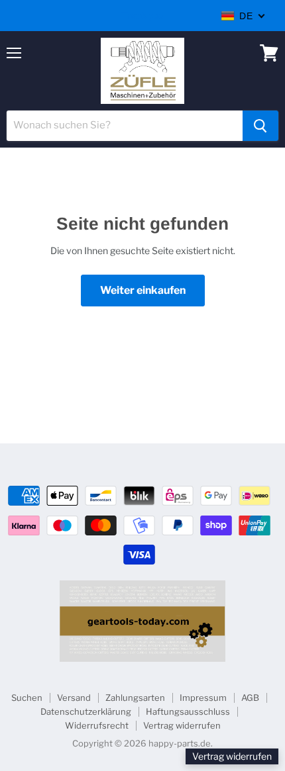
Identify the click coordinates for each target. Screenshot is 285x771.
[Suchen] (260, 126)
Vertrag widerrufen (182, 725)
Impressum (203, 697)
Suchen (26, 697)
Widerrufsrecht (97, 725)
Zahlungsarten (135, 697)
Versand (74, 697)
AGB (250, 697)
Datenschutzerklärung (85, 711)
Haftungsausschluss (188, 711)
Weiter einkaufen (143, 290)
